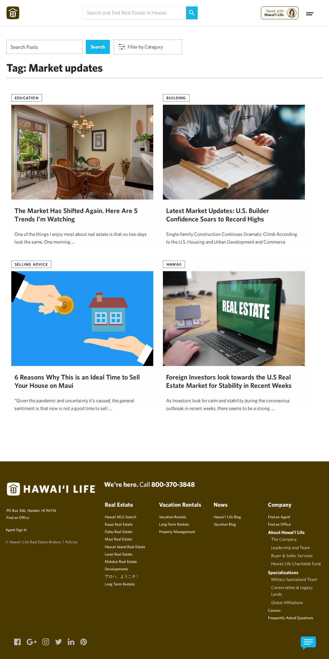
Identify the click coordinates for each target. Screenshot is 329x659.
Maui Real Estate (118, 539)
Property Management (177, 531)
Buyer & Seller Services (292, 555)
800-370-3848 (173, 484)
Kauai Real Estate (119, 524)
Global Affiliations (287, 602)
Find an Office (17, 517)
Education (27, 97)
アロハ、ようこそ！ (122, 576)
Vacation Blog (225, 524)
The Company (284, 539)
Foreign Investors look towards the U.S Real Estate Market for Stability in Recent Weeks (229, 381)
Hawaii (174, 264)
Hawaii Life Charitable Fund (296, 563)
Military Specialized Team (294, 579)
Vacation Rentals (172, 516)
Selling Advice (31, 264)
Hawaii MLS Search (120, 516)
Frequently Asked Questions (290, 617)
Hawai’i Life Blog (227, 516)
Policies (71, 541)
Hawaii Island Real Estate (125, 546)
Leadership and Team (290, 547)
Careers (274, 610)
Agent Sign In (16, 529)
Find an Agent (279, 516)
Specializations (283, 572)
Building (176, 97)
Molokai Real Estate (121, 561)
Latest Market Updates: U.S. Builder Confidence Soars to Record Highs (217, 215)
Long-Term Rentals (174, 524)
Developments (116, 568)
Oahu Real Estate (118, 531)
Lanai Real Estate (118, 554)
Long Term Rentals (120, 584)
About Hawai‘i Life (286, 532)
